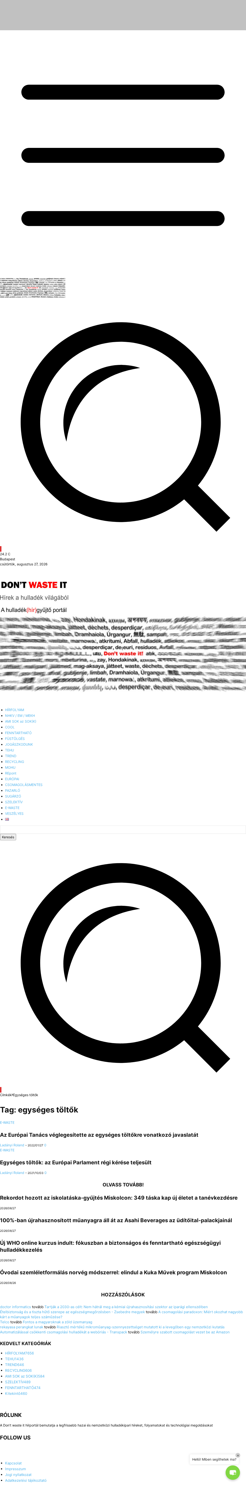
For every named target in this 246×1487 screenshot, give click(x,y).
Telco (4, 1322)
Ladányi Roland (12, 1145)
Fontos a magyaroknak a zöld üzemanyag (57, 1322)
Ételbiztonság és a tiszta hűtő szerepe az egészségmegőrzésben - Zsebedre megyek (72, 1312)
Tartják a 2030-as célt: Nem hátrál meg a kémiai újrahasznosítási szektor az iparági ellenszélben (126, 1307)
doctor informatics (15, 1307)
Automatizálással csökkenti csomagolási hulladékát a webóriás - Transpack (63, 1332)
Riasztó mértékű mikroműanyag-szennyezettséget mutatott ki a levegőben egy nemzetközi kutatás (141, 1327)
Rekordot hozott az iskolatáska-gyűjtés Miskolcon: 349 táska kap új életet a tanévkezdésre (119, 1198)
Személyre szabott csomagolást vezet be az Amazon (185, 1332)
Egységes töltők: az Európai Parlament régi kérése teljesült (76, 1162)
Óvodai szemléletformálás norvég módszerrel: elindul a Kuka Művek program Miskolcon (113, 1272)
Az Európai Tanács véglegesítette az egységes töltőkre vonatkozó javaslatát (99, 1135)
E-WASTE (7, 1122)
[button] (123, 1085)
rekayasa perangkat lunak (21, 1327)
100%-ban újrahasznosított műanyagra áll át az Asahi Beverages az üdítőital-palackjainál (116, 1220)
